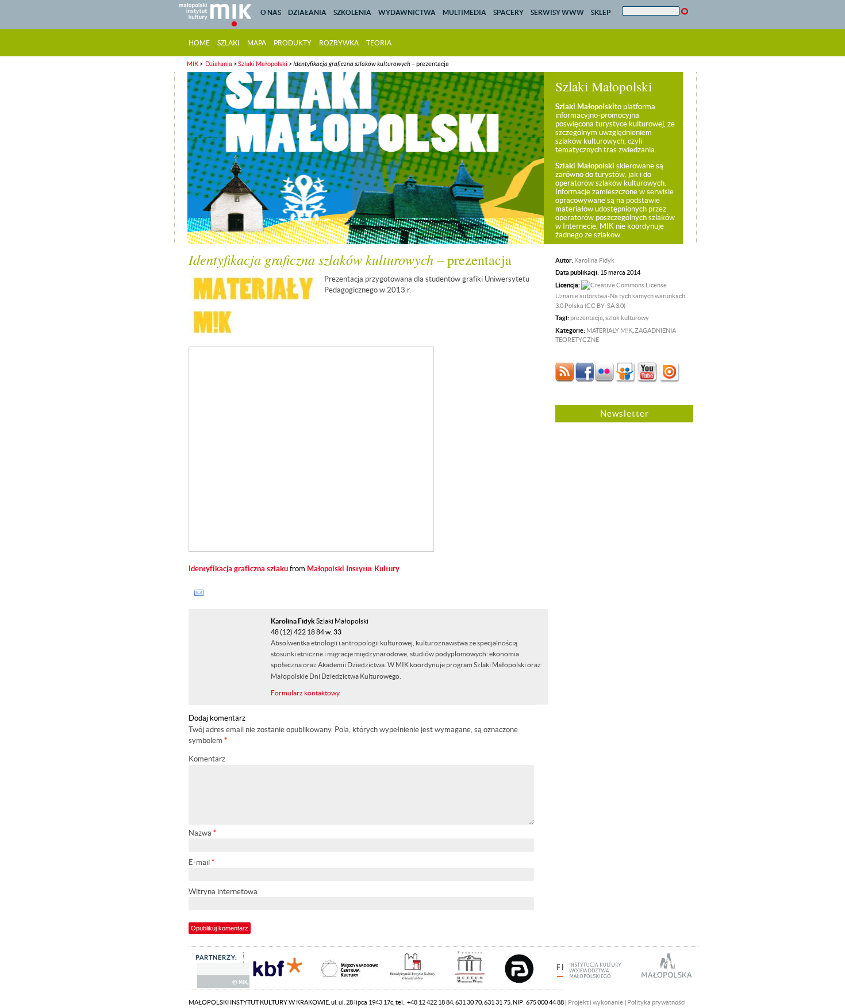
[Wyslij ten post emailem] (198, 593)
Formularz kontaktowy (305, 693)
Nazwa (202, 833)
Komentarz (207, 759)
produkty (293, 43)
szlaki (228, 43)
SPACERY (508, 12)
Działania (218, 63)
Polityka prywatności (656, 1002)
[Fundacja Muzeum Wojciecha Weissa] (460, 986)
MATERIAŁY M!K (609, 330)
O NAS (270, 12)
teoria (378, 43)
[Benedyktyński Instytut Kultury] (404, 986)
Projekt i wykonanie (595, 1002)
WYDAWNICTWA (407, 12)
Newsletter (624, 413)
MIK (192, 63)
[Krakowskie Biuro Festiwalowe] (268, 986)
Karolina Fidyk (594, 260)
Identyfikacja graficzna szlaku (238, 568)
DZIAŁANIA (307, 12)
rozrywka (339, 43)
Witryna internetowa (223, 891)
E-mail (201, 862)
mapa (256, 43)
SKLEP (601, 12)
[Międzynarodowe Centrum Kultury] (338, 986)
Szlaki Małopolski (262, 63)
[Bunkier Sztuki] (510, 986)
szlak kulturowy (627, 317)
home (199, 43)
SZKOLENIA (352, 12)
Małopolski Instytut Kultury (353, 568)
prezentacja (586, 317)
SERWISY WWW (557, 12)
